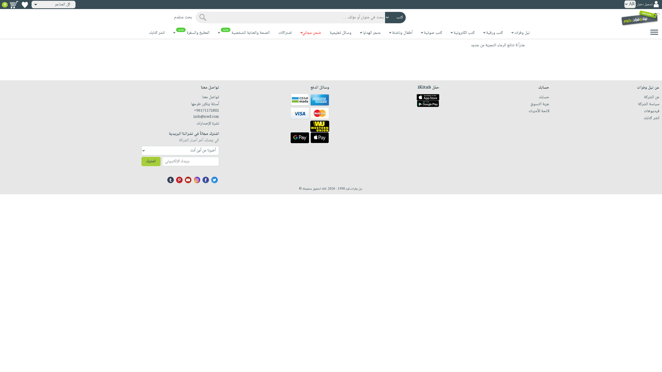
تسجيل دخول (644, 4)
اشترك (151, 161)
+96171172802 (206, 111)
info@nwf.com (206, 117)
